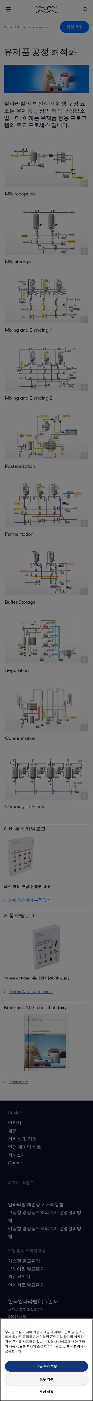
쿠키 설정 (46, 1391)
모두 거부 (46, 1379)
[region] (46, 1359)
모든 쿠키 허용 (46, 1366)
